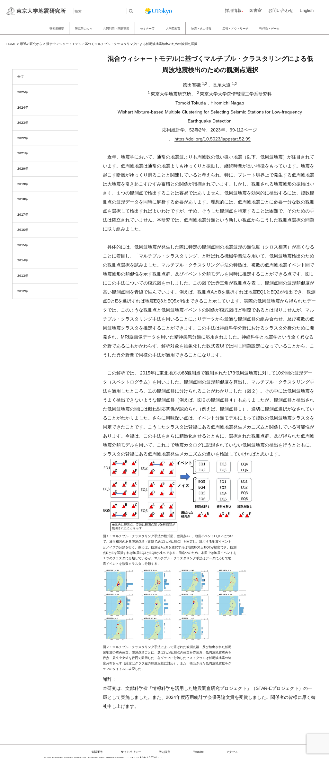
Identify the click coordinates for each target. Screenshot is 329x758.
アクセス (232, 751)
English (307, 10)
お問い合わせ (280, 10)
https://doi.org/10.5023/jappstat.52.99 (212, 138)
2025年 (22, 92)
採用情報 (233, 10)
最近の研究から (31, 44)
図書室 (255, 10)
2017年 (22, 214)
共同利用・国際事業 (116, 28)
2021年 (22, 153)
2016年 (22, 229)
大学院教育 (173, 28)
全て (20, 76)
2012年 (22, 291)
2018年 (22, 199)
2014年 (22, 260)
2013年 (22, 275)
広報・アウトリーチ (235, 28)
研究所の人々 (83, 28)
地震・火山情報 (201, 28)
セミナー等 (147, 28)
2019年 (22, 184)
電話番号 (97, 751)
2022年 (22, 138)
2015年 (22, 245)
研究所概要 (56, 28)
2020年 (22, 168)
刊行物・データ (269, 28)
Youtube (198, 751)
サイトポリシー (131, 751)
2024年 (22, 107)
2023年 (22, 122)
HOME (11, 44)
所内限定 (164, 751)
